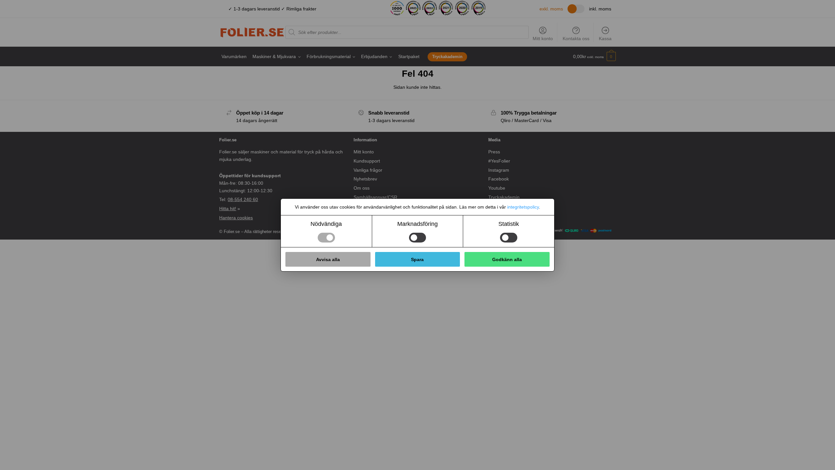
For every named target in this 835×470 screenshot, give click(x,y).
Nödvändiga (326, 224)
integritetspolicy (523, 207)
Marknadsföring (417, 224)
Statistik (508, 224)
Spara (417, 259)
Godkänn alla (507, 259)
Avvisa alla (328, 259)
